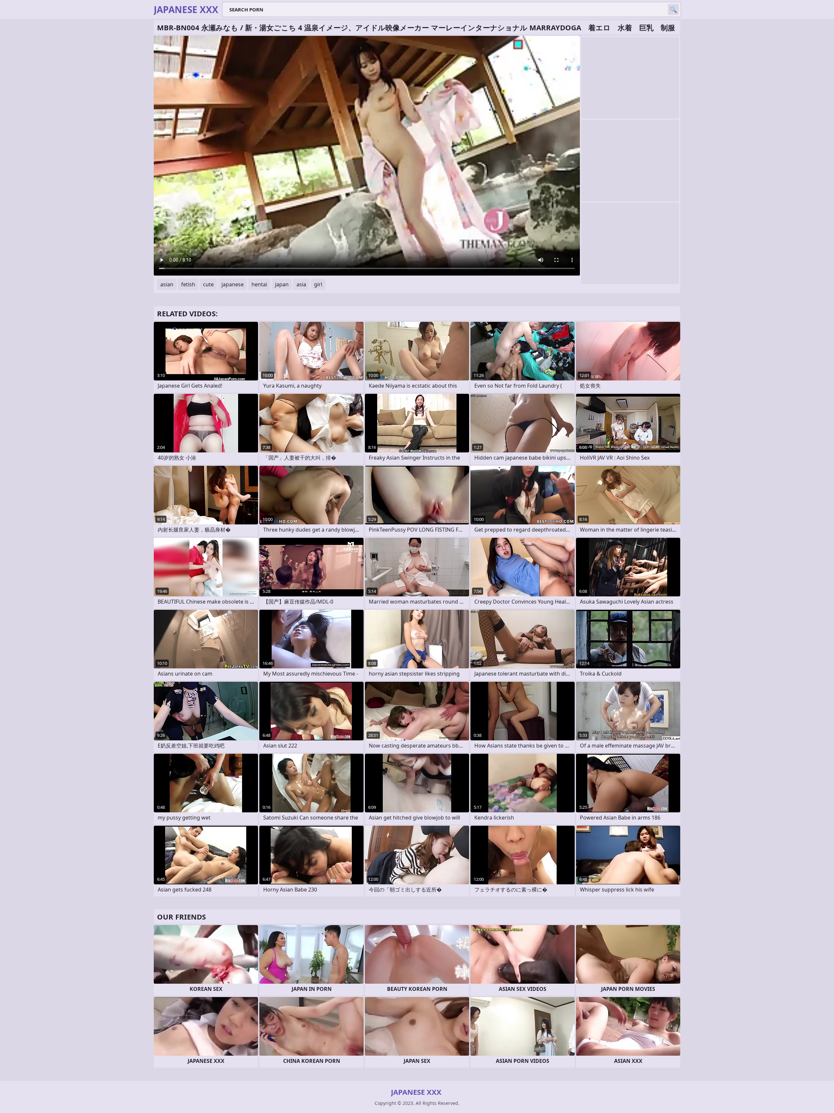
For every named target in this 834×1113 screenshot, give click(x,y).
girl (318, 284)
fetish (188, 284)
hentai (259, 284)
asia (301, 284)
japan (282, 284)
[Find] (673, 9)
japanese (233, 284)
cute (208, 284)
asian (166, 284)
